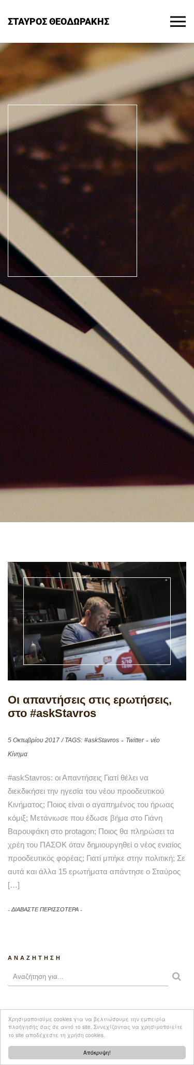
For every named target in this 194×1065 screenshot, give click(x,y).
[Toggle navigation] (178, 21)
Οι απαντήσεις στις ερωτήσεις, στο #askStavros (90, 706)
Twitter (135, 740)
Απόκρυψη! (97, 1052)
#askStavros (101, 740)
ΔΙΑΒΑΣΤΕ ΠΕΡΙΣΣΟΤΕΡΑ (45, 909)
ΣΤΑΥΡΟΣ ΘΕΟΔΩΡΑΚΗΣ (58, 20)
